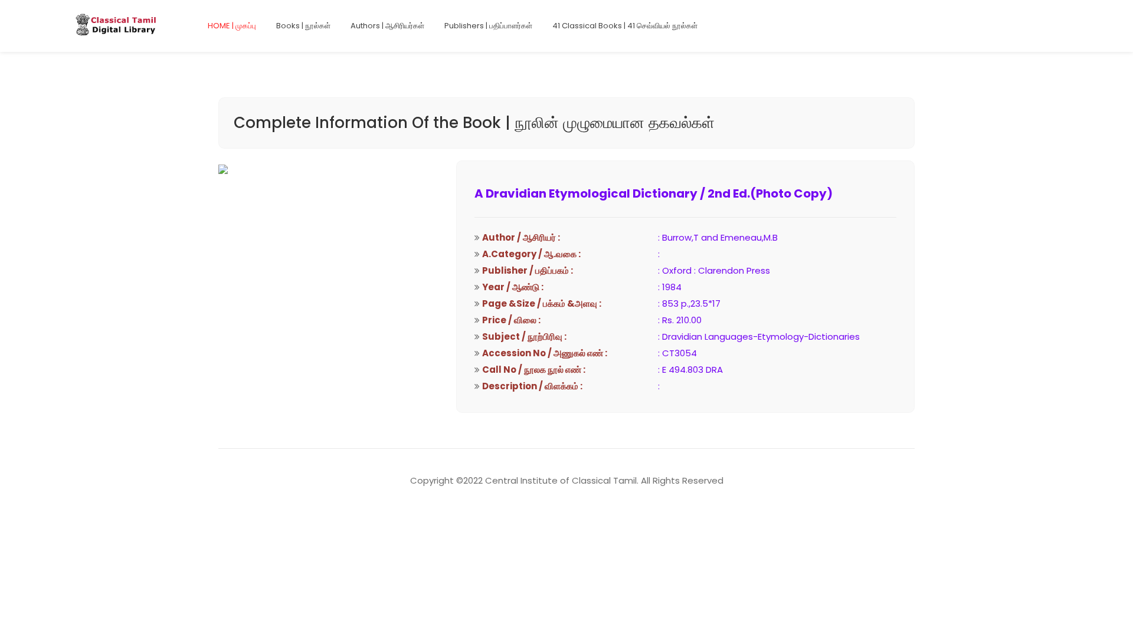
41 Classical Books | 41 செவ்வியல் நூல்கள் (625, 25)
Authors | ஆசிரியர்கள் (387, 25)
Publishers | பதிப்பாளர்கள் (488, 25)
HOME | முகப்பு (232, 25)
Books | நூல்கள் (303, 25)
